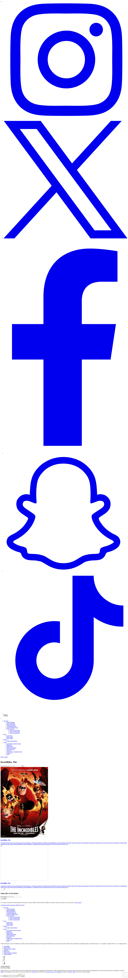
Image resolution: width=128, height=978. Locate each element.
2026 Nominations (11, 723)
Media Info (9, 745)
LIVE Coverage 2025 (14, 731)
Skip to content (4, 757)
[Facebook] (65, 453)
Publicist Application (11, 747)
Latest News (9, 735)
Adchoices (6, 950)
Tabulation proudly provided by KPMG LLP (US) (12, 905)
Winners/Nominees (11, 725)
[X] (65, 238)
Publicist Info (10, 746)
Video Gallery (10, 737)
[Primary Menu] (1, 1)
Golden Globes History (12, 741)
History (5, 739)
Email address (4, 896)
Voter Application (11, 749)
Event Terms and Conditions (10, 953)
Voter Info (9, 750)
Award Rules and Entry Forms (14, 743)
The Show (6, 721)
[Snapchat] (65, 571)
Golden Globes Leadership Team (14, 751)
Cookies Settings (7, 954)
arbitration (58, 971)
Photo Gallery (10, 738)
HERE (2, 971)
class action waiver (49, 971)
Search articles (4, 766)
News (5, 734)
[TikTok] (65, 713)
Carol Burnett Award (11, 726)
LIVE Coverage (10, 729)
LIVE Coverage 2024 (14, 730)
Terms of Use (7, 951)
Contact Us (9, 753)
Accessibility (7, 946)
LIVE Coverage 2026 (14, 733)
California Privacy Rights (9, 949)
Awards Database (11, 722)
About (5, 742)
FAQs (8, 754)
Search (2, 976)
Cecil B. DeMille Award (12, 727)
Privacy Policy (78, 902)
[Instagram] (65, 120)
